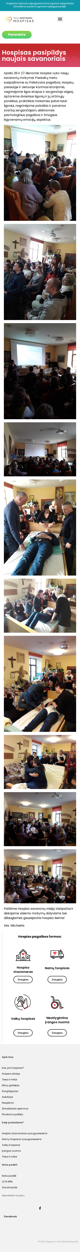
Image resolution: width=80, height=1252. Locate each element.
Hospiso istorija (11, 1073)
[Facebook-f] (40, 1208)
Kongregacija (10, 1091)
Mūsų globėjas (10, 1085)
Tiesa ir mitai (9, 1079)
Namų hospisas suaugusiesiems (22, 1139)
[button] (60, 19)
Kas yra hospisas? (13, 1068)
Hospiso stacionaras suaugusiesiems (24, 1133)
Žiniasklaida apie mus (15, 1108)
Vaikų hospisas (11, 1145)
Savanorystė (9, 1187)
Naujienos (8, 1102)
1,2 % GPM (7, 1181)
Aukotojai (7, 1097)
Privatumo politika (12, 1114)
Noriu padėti (9, 1175)
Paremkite (16, 34)
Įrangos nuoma (11, 1150)
